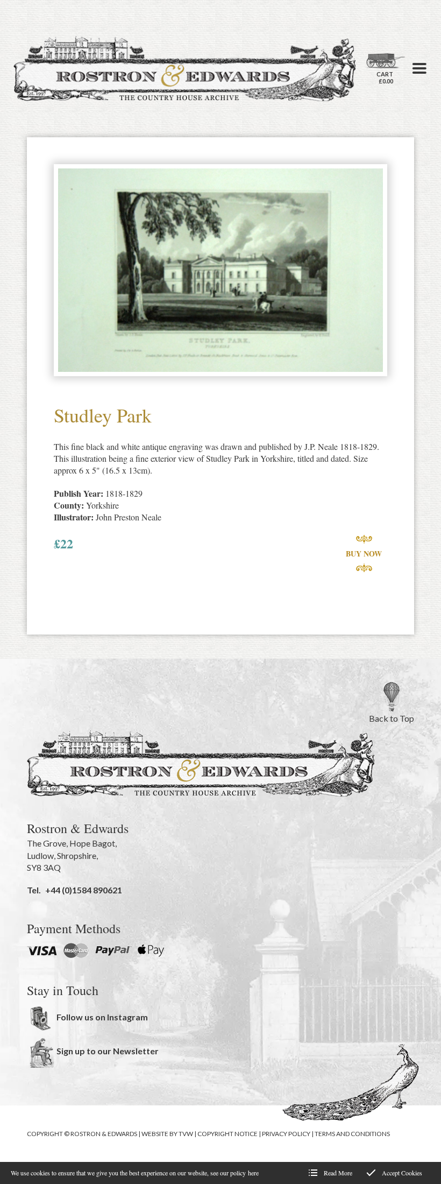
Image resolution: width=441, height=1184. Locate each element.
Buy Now (364, 553)
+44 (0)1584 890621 (83, 890)
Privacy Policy (286, 1134)
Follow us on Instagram (102, 1017)
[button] (419, 68)
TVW (186, 1134)
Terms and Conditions (352, 1134)
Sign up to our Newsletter (107, 1051)
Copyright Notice (227, 1134)
